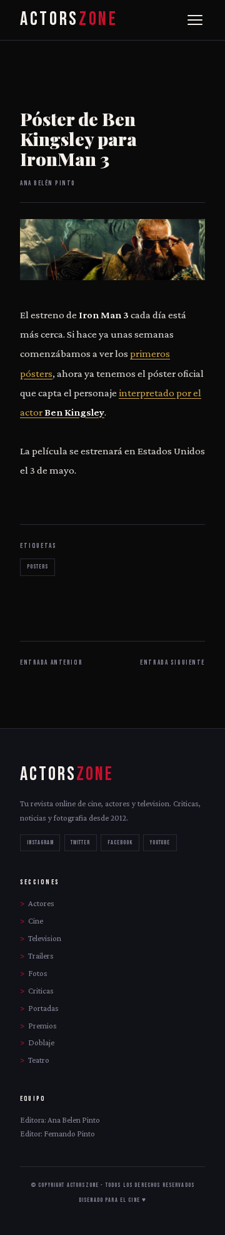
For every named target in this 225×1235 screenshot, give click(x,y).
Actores (41, 903)
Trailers (41, 955)
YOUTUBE (160, 842)
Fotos (38, 973)
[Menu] (195, 19)
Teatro (38, 1060)
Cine (35, 920)
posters (37, 566)
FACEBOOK (120, 842)
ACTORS (69, 19)
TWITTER (80, 842)
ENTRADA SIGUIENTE (172, 662)
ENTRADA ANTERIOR (51, 662)
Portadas (43, 1008)
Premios (42, 1025)
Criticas (41, 990)
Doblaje (41, 1042)
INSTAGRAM (40, 842)
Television (44, 938)
